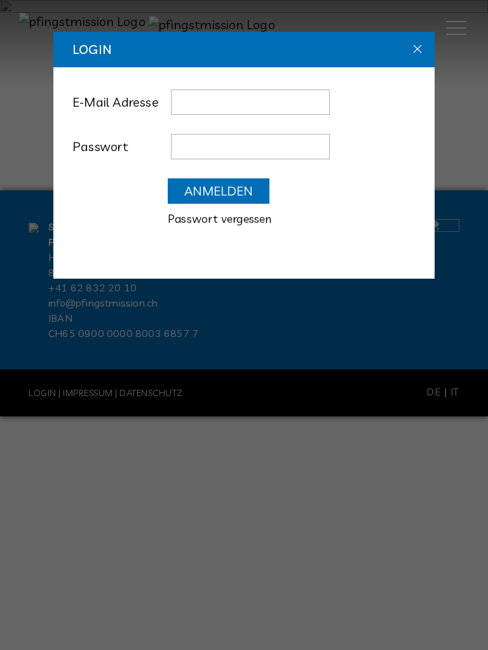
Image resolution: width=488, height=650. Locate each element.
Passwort (100, 146)
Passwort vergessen (220, 218)
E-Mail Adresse (115, 102)
